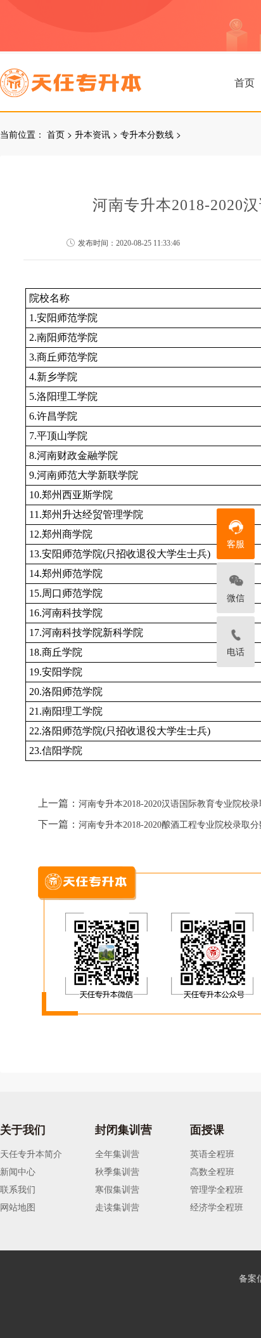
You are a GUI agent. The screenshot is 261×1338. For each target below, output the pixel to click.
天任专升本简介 (31, 1153)
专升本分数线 (147, 134)
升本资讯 (92, 134)
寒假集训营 (117, 1189)
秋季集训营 (117, 1171)
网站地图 (17, 1206)
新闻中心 (17, 1171)
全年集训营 (117, 1153)
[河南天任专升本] (100, 79)
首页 (244, 82)
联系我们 (17, 1189)
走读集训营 (117, 1206)
